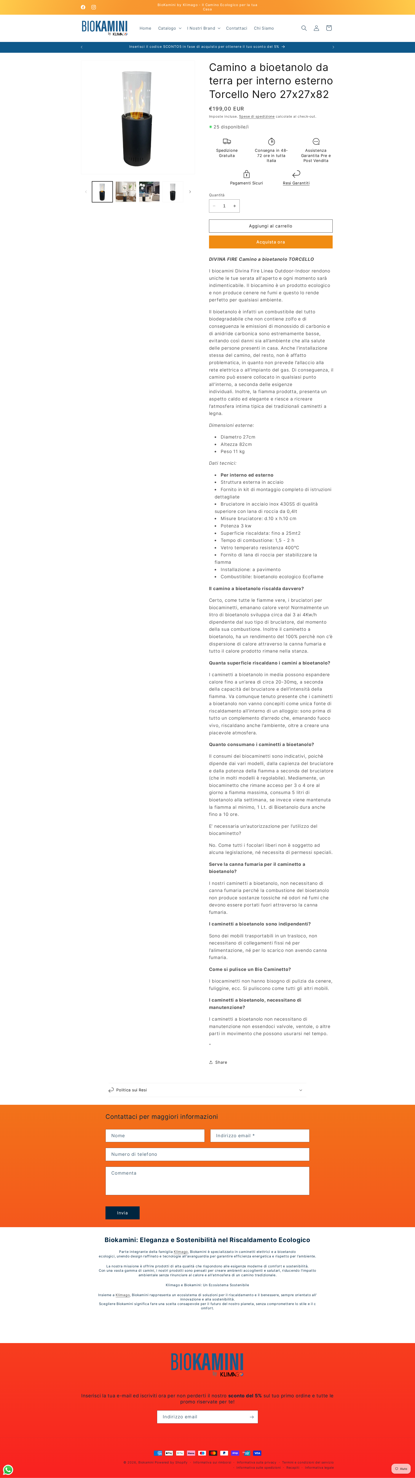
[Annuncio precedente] (81, 47)
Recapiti (292, 1467)
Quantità (217, 195)
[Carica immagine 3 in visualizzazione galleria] (149, 191)
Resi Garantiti (296, 183)
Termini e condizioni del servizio (308, 1462)
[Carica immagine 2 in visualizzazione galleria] (125, 191)
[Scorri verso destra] (190, 192)
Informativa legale (319, 1467)
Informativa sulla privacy (257, 1462)
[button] (169, 28)
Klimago (181, 1252)
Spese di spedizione (257, 116)
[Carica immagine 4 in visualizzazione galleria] (173, 191)
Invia (122, 1212)
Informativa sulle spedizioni (258, 1467)
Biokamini (146, 1462)
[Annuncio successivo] (333, 47)
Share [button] (221, 1062)
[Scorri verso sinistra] (86, 192)
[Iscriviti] (252, 1417)
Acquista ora (270, 242)
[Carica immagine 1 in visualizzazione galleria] (102, 191)
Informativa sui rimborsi (212, 1462)
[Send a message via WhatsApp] (8, 1470)
